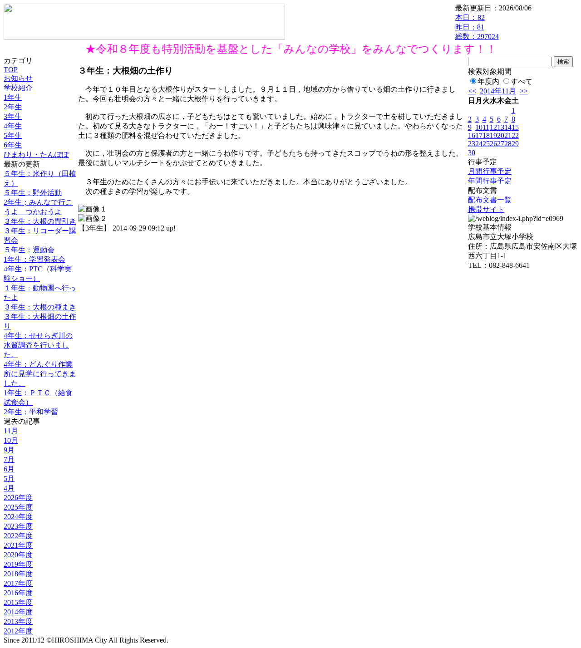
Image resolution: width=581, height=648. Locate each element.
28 (508, 143)
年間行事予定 (490, 181)
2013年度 (18, 621)
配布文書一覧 (490, 200)
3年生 (13, 116)
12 (493, 127)
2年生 (13, 107)
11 (486, 127)
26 (493, 143)
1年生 (13, 97)
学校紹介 (18, 88)
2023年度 (18, 526)
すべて (521, 81)
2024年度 (18, 516)
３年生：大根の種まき (40, 307)
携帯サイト (486, 209)
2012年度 (18, 631)
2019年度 (18, 564)
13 (500, 127)
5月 (9, 478)
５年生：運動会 (29, 250)
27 (500, 143)
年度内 (488, 81)
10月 (11, 440)
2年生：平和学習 (31, 412)
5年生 (13, 135)
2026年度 (18, 497)
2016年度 (18, 593)
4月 (9, 488)
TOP (11, 70)
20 (500, 135)
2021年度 (18, 545)
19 (493, 135)
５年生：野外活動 (33, 192)
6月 (9, 469)
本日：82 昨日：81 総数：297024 (477, 27)
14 (508, 127)
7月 (9, 459)
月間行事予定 (490, 171)
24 (479, 143)
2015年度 (18, 602)
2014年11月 (498, 91)
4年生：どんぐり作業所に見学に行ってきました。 (40, 373)
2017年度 (18, 583)
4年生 (13, 126)
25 (486, 143)
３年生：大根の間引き (40, 221)
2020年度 (18, 555)
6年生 (13, 145)
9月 (9, 450)
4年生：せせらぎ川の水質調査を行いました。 (38, 345)
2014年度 (18, 612)
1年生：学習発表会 (34, 259)
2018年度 (18, 574)
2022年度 (18, 536)
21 (508, 135)
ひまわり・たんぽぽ (36, 154)
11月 (11, 431)
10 (479, 127)
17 (479, 135)
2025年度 (18, 507)
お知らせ (18, 78)
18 (486, 135)
